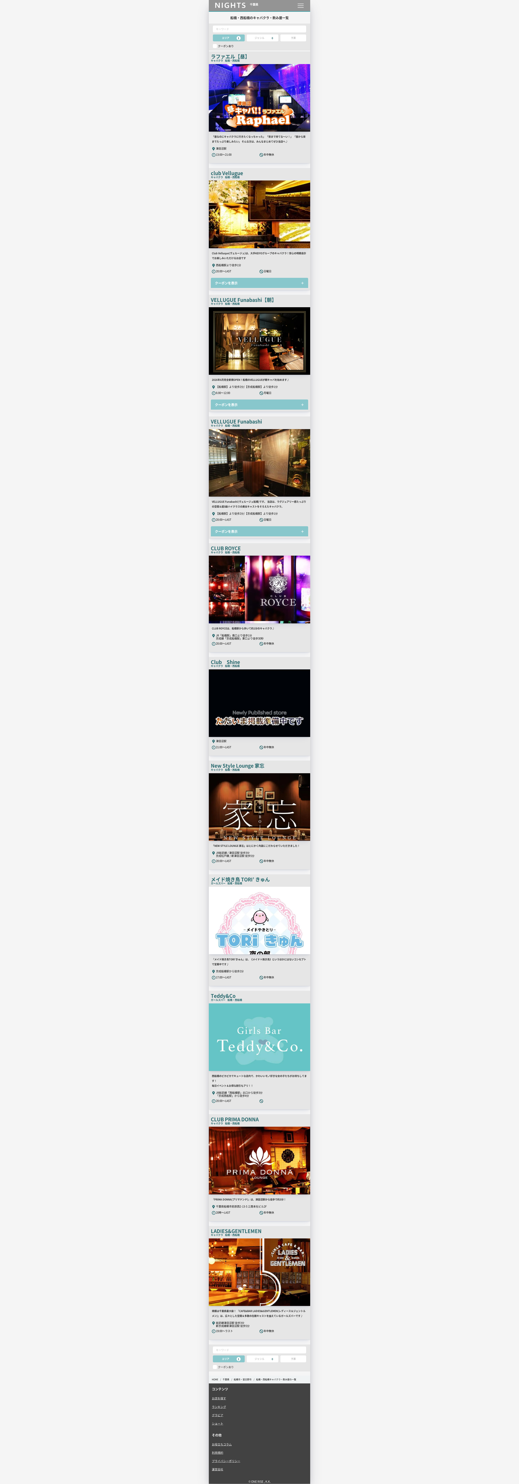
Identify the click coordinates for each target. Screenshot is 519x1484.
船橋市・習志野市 (243, 1379)
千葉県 (226, 1379)
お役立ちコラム (222, 1444)
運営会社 (217, 1469)
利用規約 (217, 1453)
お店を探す (219, 1398)
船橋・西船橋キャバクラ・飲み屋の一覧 (276, 1379)
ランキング (219, 1407)
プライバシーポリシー (226, 1461)
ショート (217, 1423)
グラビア (217, 1415)
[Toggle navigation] (300, 5)
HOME (215, 1379)
